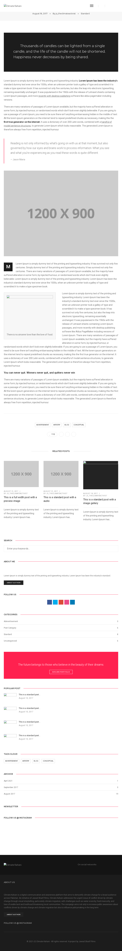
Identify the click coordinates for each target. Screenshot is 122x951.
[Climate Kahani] (12, 5)
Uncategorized (10, 641)
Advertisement (42, 425)
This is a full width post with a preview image (20, 499)
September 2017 (11, 787)
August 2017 (9, 794)
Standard (85, 13)
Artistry (56, 425)
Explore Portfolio (61, 672)
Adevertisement (11, 621)
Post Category (10, 628)
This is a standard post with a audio (60, 499)
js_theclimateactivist (66, 13)
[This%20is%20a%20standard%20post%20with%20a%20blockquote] (61, 434)
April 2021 (8, 781)
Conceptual (79, 425)
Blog (66, 425)
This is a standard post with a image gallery (99, 501)
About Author (13, 582)
